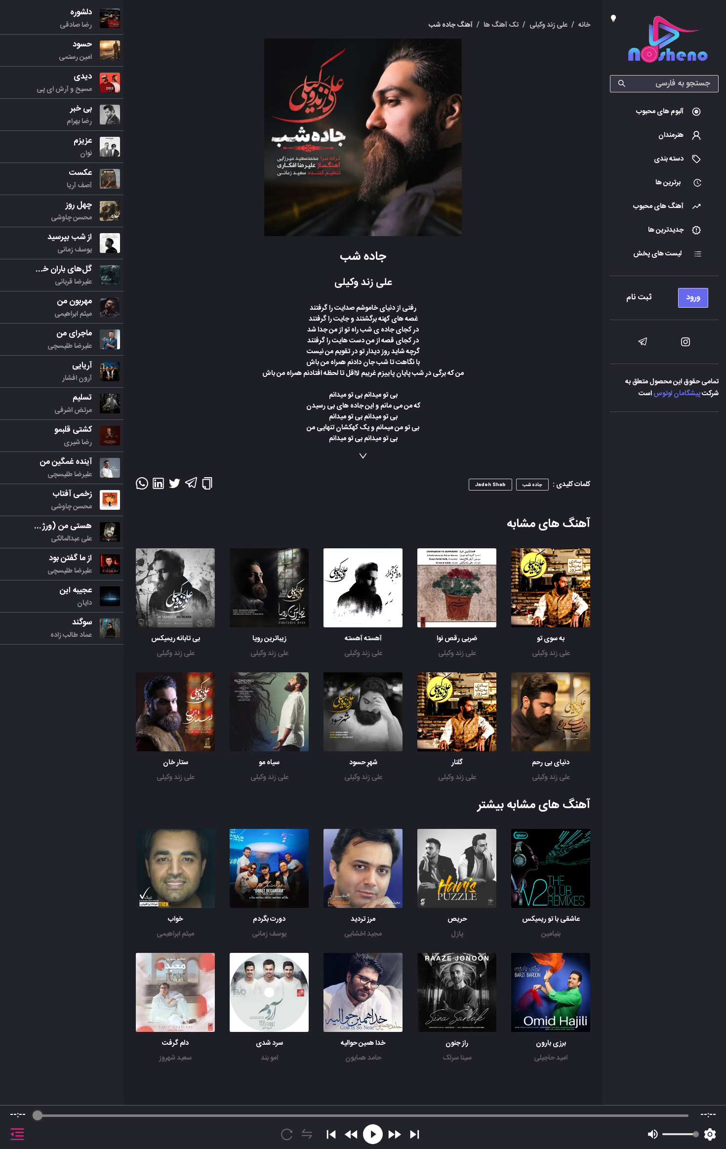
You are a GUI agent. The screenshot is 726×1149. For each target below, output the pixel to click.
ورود (693, 297)
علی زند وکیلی (551, 653)
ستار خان (175, 763)
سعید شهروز (175, 1058)
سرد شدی (269, 1043)
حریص (457, 919)
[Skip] (414, 1134)
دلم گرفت (175, 1043)
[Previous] (331, 1134)
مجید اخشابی (363, 934)
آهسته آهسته (363, 639)
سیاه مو (269, 763)
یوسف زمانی (269, 934)
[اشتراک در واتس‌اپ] (142, 486)
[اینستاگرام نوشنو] (685, 342)
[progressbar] (363, 1115)
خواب (175, 919)
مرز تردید (363, 919)
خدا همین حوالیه (363, 1043)
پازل (457, 934)
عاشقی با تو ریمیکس (551, 919)
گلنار (457, 763)
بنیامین (551, 934)
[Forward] (394, 1134)
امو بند (269, 1058)
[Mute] (652, 1134)
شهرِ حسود (363, 763)
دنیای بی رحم (550, 763)
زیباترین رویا (269, 639)
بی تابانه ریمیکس (175, 639)
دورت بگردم (269, 919)
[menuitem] (664, 112)
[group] (363, 1127)
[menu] (664, 295)
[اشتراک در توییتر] (174, 486)
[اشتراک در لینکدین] (158, 486)
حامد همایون (363, 1058)
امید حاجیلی (550, 1058)
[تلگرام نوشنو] (642, 342)
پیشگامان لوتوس (676, 394)
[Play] (373, 1134)
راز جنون (456, 1043)
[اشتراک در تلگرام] (191, 487)
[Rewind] (351, 1134)
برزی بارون (551, 1043)
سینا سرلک (457, 1058)
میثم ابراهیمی (175, 934)
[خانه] (668, 41)
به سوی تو (551, 639)
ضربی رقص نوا (457, 639)
